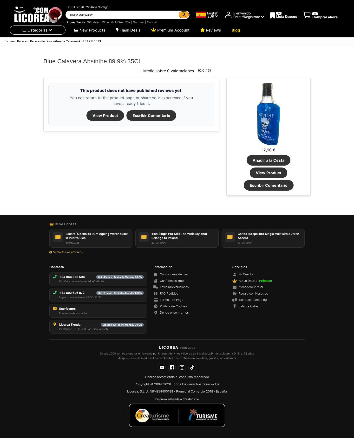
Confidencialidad (172, 281)
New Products (91, 30)
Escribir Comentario (151, 115)
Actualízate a (255, 281)
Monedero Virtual (251, 287)
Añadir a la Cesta (268, 160)
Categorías (37, 30)
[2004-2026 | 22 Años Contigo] (37, 15)
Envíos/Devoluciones (174, 287)
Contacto (56, 267)
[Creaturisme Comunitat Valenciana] (177, 415)
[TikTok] (192, 367)
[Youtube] (162, 367)
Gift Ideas (93, 22)
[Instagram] (182, 367)
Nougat (152, 22)
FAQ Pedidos (169, 293)
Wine (105, 22)
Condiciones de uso (174, 274)
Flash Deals (129, 30)
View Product (105, 115)
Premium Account (173, 30)
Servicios (239, 267)
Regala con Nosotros (253, 293)
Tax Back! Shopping (253, 300)
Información (163, 267)
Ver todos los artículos (68, 252)
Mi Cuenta (246, 274)
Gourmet (138, 22)
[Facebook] (172, 367)
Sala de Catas (249, 306)
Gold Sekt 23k (121, 22)
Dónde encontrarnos (174, 312)
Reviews (213, 30)
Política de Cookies (173, 306)
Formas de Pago (171, 300)
